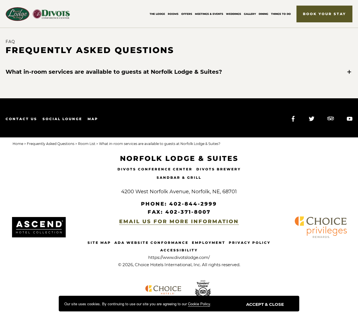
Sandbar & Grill (179, 177)
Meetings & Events (209, 13)
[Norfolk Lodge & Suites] (38, 14)
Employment (208, 242)
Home (18, 144)
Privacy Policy (249, 242)
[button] (324, 14)
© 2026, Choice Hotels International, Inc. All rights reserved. (179, 264)
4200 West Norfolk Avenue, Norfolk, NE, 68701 (179, 192)
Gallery (250, 13)
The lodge (157, 13)
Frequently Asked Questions (90, 50)
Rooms (173, 13)
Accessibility (179, 250)
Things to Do (281, 13)
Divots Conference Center (154, 169)
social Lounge (62, 119)
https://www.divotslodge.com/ (179, 257)
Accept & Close (265, 304)
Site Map (99, 242)
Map (93, 119)
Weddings (233, 13)
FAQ (10, 41)
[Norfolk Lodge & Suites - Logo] (39, 227)
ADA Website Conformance (151, 242)
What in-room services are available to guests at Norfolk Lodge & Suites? (114, 71)
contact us (21, 119)
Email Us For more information (179, 221)
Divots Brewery (218, 169)
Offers (186, 13)
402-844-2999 (193, 204)
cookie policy (199, 303)
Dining (263, 13)
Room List (86, 144)
